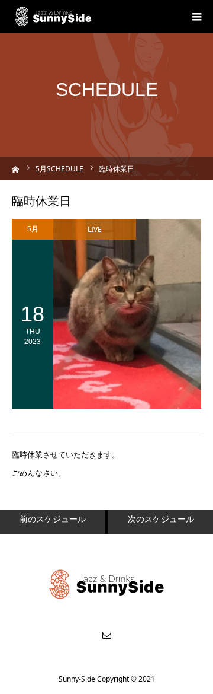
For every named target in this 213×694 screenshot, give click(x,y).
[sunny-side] (53, 16)
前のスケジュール (53, 518)
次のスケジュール (161, 518)
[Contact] (106, 635)
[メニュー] (196, 16)
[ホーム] (16, 168)
